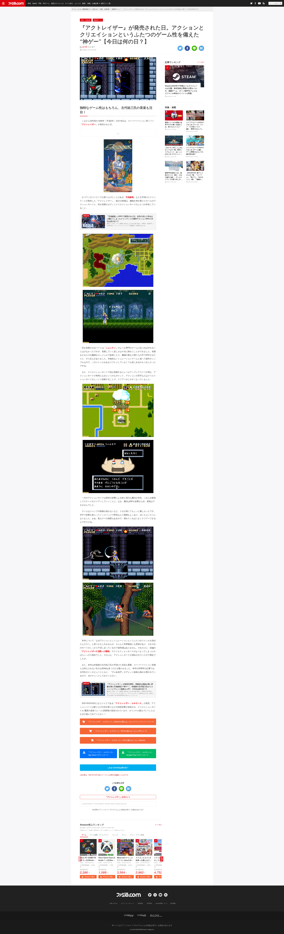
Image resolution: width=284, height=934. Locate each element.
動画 (83, 3)
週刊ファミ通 (105, 3)
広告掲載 (173, 903)
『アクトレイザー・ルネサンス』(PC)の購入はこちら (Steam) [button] (120, 740)
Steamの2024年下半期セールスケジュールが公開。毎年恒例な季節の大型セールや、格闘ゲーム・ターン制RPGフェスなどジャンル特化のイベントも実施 (181, 90)
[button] (161, 859)
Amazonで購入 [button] (89, 877)
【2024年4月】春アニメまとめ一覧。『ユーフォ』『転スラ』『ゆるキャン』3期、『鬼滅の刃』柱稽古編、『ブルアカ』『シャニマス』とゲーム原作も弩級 (194, 176)
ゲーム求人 (69, 3)
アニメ (124, 835)
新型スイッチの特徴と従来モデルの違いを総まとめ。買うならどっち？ (173, 124)
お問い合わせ (113, 903)
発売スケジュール (57, 3)
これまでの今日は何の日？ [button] (118, 767)
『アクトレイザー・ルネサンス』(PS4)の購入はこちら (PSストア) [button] (120, 731)
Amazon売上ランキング (92, 824)
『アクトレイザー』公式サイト (118, 797)
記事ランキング (172, 62)
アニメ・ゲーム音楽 (137, 835)
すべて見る (158, 824)
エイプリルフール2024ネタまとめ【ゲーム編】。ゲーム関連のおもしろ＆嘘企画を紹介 (195, 150)
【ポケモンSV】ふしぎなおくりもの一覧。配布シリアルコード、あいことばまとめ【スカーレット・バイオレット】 (173, 151)
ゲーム (84, 835)
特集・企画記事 (92, 3)
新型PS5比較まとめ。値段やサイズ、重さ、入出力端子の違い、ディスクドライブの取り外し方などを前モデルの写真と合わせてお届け (173, 176)
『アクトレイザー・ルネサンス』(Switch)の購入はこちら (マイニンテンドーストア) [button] (120, 721)
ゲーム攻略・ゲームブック (99, 835)
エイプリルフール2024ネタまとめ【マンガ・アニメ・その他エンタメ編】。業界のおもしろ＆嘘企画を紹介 (195, 125)
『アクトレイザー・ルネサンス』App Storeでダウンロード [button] (100, 753)
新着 (29, 3)
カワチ (85, 47)
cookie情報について (162, 903)
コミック (115, 835)
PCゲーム (46, 3)
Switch (34, 3)
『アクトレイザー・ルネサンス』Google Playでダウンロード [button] (139, 753)
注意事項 (149, 903)
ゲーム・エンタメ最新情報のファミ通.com (85, 9)
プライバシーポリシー (127, 903)
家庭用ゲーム (116, 9)
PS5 (39, 3)
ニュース (78, 3)
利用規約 (140, 903)
